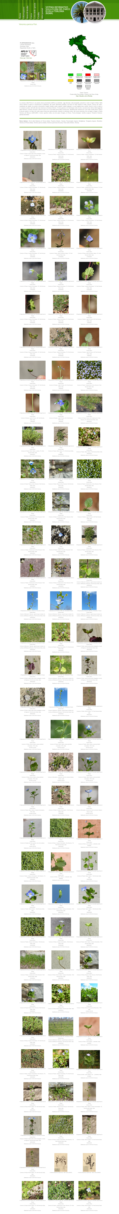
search (31, 10)
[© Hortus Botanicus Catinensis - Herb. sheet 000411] (60, 1162)
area (27, 10)
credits (38, 10)
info (24, 10)
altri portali (42, 10)
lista (35, 10)
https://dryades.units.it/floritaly (84, 96)
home (20, 10)
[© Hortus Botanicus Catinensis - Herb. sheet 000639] (89, 1162)
